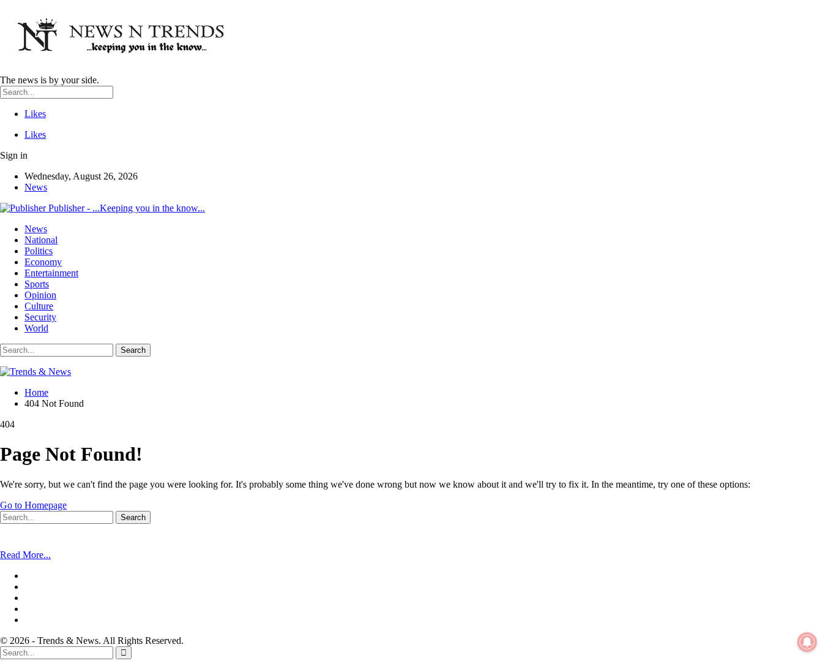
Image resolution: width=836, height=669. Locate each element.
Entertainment (51, 273)
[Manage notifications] (807, 642)
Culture (38, 306)
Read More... (25, 555)
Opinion (40, 295)
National (41, 240)
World (36, 328)
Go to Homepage (33, 505)
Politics (38, 251)
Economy (43, 262)
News (35, 187)
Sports (36, 284)
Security (40, 317)
